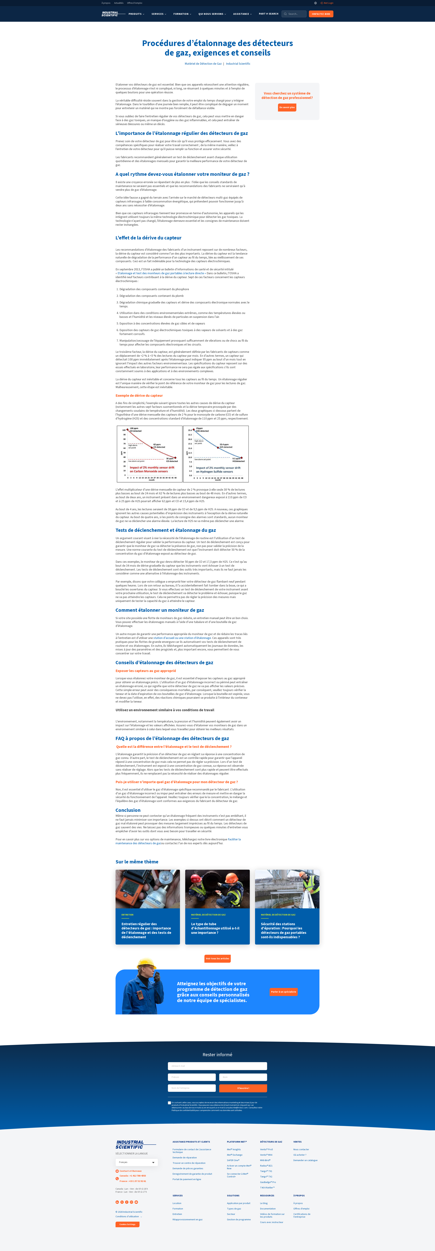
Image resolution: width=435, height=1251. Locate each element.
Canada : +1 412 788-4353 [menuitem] (133, 1176)
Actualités (118, 3)
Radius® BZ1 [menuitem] (266, 1166)
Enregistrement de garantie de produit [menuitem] (192, 1174)
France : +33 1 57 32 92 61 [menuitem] (133, 1181)
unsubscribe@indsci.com (237, 1107)
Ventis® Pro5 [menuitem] (266, 1149)
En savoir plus (287, 107)
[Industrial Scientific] (114, 14)
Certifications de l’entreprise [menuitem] (301, 1215)
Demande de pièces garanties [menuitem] (188, 1168)
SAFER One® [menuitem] (233, 1160)
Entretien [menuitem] (177, 1214)
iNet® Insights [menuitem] (234, 1149)
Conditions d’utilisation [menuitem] (127, 1216)
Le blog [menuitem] (264, 1203)
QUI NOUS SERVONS (210, 14)
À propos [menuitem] (298, 1203)
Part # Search (269, 14)
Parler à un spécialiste (283, 992)
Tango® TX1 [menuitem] (266, 1171)
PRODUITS (135, 14)
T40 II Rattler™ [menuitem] (267, 1187)
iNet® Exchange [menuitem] (234, 1155)
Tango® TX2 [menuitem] (266, 1176)
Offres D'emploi (134, 3)
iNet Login (328, 3)
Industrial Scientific (238, 64)
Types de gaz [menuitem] (234, 1208)
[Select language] (315, 3)
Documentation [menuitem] (268, 1208)
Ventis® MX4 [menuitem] (266, 1155)
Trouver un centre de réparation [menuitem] (189, 1163)
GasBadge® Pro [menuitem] (268, 1182)
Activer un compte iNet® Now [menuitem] (239, 1167)
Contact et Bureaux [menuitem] (131, 1171)
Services (157, 14)
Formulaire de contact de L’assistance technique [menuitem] (192, 1151)
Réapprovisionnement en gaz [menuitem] (188, 1219)
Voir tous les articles (217, 958)
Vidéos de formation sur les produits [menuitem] (272, 1215)
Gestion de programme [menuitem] (239, 1219)
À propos (106, 3)
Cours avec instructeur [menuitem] (271, 1222)
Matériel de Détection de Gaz (203, 64)
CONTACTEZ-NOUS (321, 13)
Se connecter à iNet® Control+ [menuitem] (237, 1175)
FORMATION (181, 14)
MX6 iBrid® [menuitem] (265, 1160)
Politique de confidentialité (183, 1110)
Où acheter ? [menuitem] (299, 1155)
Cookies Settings (127, 1224)
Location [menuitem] (177, 1203)
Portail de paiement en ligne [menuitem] (187, 1179)
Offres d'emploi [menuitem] (301, 1208)
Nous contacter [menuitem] (301, 1149)
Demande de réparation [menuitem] (185, 1157)
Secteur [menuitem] (231, 1214)
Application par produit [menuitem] (238, 1203)
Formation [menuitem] (178, 1208)
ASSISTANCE (241, 14)
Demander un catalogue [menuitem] (305, 1160)
